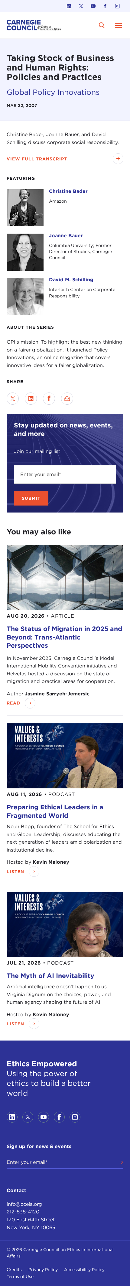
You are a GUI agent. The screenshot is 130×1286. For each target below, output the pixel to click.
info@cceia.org (24, 1204)
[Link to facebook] (105, 6)
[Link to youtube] (93, 6)
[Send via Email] (67, 399)
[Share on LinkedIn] (31, 399)
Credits (14, 1269)
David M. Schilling (71, 280)
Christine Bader (68, 191)
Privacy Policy (43, 1269)
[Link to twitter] (81, 6)
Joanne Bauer (66, 235)
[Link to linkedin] (69, 6)
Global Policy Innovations (53, 92)
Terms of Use (20, 1276)
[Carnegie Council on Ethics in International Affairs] (34, 25)
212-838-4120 (23, 1212)
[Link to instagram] (117, 6)
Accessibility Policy (84, 1269)
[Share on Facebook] (49, 399)
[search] (102, 25)
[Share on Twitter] (13, 399)
